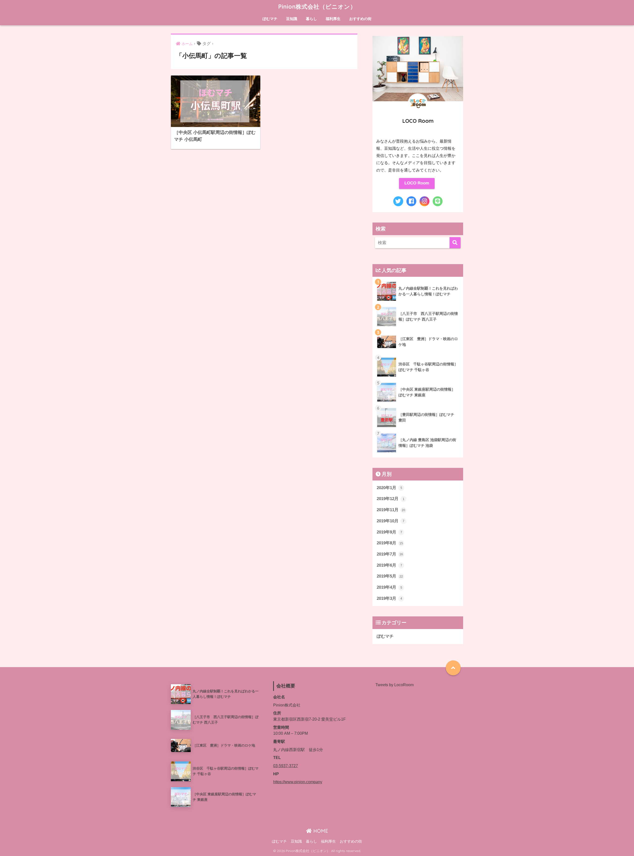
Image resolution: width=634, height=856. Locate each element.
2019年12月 (390, 498)
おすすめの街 (360, 19)
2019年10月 (390, 521)
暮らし (311, 19)
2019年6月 (389, 565)
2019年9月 (389, 532)
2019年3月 (389, 598)
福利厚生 (333, 19)
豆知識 (291, 19)
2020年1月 (389, 487)
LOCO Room (416, 183)
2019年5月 (390, 576)
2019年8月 (390, 543)
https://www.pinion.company (297, 782)
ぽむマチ (270, 19)
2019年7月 (390, 554)
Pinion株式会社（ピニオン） (317, 6)
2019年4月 (389, 587)
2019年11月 (391, 509)
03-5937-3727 (285, 766)
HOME (320, 831)
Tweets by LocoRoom (394, 685)
